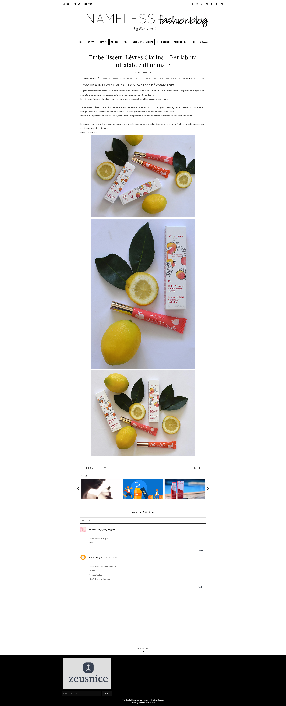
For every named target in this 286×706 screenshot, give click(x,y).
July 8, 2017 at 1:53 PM (106, 530)
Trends (114, 42)
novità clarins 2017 (149, 78)
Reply (200, 551)
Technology (180, 42)
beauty (104, 78)
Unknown (93, 558)
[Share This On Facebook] (143, 512)
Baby (125, 42)
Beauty (103, 42)
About (77, 4)
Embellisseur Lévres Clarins (123, 78)
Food (193, 42)
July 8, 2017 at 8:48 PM (108, 558)
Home (68, 4)
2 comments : (197, 78)
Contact (88, 4)
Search (205, 42)
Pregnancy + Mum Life (142, 42)
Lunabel (93, 530)
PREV (90, 467)
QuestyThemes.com (147, 703)
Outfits (92, 42)
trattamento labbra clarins (174, 78)
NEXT (195, 467)
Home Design (163, 42)
